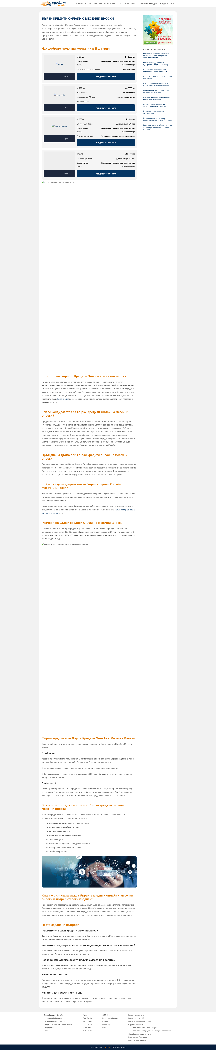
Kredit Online (106, 1047)
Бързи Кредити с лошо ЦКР (55, 1021)
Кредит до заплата (136, 1015)
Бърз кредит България (137, 1037)
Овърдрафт (48, 1028)
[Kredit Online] (53, 3)
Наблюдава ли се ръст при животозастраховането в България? (158, 119)
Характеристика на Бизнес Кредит (142, 1028)
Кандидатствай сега (106, 174)
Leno (104, 1028)
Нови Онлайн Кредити (53, 1018)
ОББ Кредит (107, 1015)
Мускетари (106, 1025)
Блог (46, 1031)
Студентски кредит (136, 1025)
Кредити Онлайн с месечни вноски (58, 1025)
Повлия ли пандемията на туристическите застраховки (154, 105)
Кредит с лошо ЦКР (136, 1018)
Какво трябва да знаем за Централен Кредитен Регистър (155, 64)
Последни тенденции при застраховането (153, 112)
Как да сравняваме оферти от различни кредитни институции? (156, 84)
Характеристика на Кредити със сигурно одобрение (149, 1031)
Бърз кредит (63, 399)
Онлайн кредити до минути (139, 1034)
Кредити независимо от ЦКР (140, 1021)
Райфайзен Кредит (110, 1018)
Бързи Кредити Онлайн (53, 1015)
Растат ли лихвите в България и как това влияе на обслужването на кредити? (157, 127)
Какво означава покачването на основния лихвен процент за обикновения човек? (156, 56)
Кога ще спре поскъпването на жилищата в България (156, 91)
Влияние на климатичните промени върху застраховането (157, 98)
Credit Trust (87, 1025)
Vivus (85, 1015)
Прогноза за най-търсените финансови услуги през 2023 (155, 71)
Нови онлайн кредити (137, 1040)
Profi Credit (87, 1031)
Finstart (105, 1021)
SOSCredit (87, 1028)
